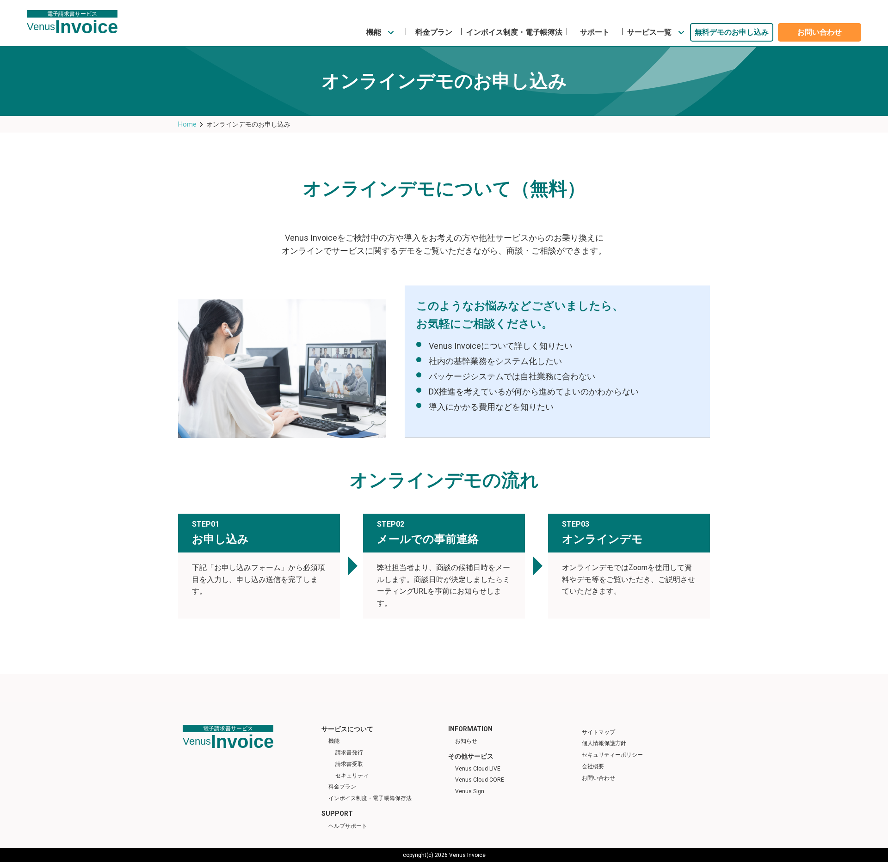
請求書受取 (349, 764)
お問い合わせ (819, 32)
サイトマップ (598, 732)
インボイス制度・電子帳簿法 (514, 32)
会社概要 (593, 766)
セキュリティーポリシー (612, 755)
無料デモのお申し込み (732, 32)
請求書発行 (349, 752)
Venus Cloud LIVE (477, 768)
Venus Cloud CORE (479, 780)
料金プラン (433, 32)
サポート (595, 32)
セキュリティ (352, 775)
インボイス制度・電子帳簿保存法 (370, 798)
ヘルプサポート (347, 826)
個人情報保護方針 (604, 743)
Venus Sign (469, 791)
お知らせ (466, 741)
